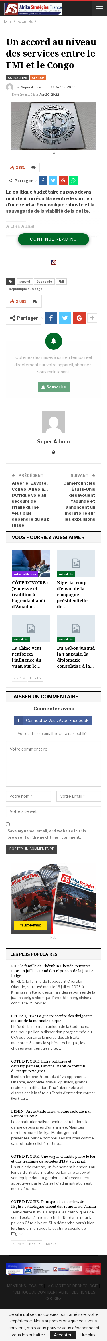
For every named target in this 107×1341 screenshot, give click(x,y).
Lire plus (88, 1335)
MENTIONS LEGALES (25, 1286)
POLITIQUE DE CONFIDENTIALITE (40, 1292)
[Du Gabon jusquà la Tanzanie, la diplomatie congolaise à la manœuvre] (76, 628)
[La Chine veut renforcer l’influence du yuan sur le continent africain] (31, 628)
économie (44, 281)
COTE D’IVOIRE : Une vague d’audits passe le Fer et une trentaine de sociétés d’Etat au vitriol (53, 1159)
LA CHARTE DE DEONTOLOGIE (72, 1286)
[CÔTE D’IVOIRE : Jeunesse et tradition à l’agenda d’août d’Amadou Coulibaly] (31, 563)
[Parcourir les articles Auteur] (53, 422)
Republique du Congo (25, 289)
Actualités (17, 77)
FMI (61, 281)
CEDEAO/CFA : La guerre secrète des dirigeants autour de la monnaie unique (51, 1018)
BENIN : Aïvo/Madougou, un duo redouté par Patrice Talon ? (51, 1114)
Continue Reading (53, 239)
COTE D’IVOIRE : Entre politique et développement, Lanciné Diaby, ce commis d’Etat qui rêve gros (48, 1066)
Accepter (63, 1334)
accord (24, 281)
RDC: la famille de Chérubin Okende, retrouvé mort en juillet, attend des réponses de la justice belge (52, 970)
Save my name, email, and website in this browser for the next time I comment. (46, 834)
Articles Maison (25, 574)
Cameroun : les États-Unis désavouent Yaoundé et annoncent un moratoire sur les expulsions (79, 501)
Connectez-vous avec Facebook (57, 720)
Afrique (38, 77)
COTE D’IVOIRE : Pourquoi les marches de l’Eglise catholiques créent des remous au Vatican (53, 1204)
